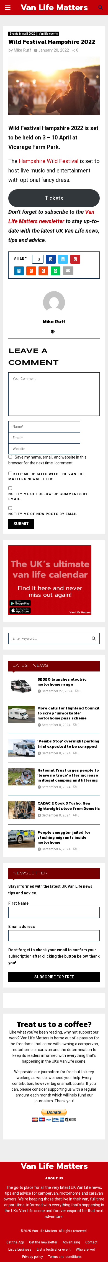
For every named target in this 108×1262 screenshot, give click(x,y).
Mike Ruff (22, 50)
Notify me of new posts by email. (43, 514)
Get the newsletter (43, 1242)
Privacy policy (32, 1257)
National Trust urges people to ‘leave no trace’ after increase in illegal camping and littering (68, 775)
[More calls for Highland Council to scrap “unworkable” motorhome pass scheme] (21, 714)
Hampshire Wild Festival (48, 161)
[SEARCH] (94, 638)
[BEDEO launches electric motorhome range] (21, 685)
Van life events (48, 33)
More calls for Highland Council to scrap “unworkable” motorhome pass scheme (68, 713)
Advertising (71, 1242)
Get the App (15, 1242)
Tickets (54, 198)
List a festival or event (54, 1249)
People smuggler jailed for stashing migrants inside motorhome (64, 837)
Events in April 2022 (22, 33)
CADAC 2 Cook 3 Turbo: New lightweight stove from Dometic (68, 805)
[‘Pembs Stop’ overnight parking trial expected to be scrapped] (21, 747)
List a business (20, 1249)
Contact (91, 1242)
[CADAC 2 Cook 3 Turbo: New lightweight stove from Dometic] (21, 809)
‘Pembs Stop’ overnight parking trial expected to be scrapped (68, 743)
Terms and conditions (65, 1257)
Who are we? (85, 1249)
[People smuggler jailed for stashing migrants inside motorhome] (21, 839)
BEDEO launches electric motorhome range (61, 681)
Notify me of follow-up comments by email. (48, 496)
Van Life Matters (54, 7)
